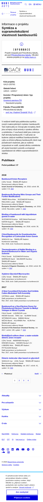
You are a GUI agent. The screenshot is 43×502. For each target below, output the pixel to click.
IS (12, 439)
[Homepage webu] (12, 4)
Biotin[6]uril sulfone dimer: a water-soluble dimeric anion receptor (20, 337)
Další (37, 374)
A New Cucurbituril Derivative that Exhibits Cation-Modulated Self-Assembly (20, 292)
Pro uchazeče (8, 403)
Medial (38, 434)
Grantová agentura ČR (12, 100)
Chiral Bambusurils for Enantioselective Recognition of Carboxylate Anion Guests (20, 235)
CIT (8, 439)
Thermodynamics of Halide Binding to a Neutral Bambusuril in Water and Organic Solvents (19, 252)
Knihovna (15, 434)
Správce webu (7, 465)
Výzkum (5, 409)
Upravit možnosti (25, 487)
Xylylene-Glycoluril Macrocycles (15, 274)
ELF (3, 439)
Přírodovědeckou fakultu (21, 55)
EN (30, 4)
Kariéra (5, 416)
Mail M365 (5, 434)
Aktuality (5, 396)
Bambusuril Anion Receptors (14, 179)
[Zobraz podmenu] (37, 395)
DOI (12, 189)
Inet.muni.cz (20, 439)
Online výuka (31, 439)
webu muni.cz (30, 57)
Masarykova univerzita (15, 462)
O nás (4, 423)
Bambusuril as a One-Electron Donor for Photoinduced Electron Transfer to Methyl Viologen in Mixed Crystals (20, 308)
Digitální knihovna (27, 434)
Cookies (16, 465)
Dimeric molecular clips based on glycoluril (20, 358)
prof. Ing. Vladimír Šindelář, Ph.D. (19, 112)
